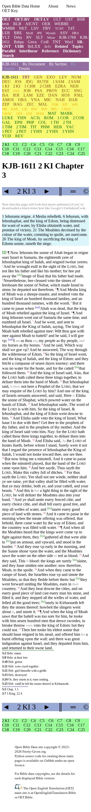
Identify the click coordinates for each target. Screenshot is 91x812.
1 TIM (7, 127)
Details (24, 68)
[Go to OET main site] (19, 788)
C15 (59, 149)
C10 (5, 149)
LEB (6, 33)
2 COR (78, 118)
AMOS (8, 100)
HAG (17, 104)
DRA (75, 33)
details (65, 774)
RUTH (43, 81)
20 (44, 513)
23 (80, 555)
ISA (5, 95)
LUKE (7, 118)
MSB (5, 24)
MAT (52, 113)
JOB (27, 91)
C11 (16, 149)
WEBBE (61, 24)
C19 (16, 153)
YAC (70, 127)
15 (3, 458)
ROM (48, 118)
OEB (46, 24)
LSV (35, 28)
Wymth (51, 33)
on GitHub (47, 760)
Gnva (32, 42)
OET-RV (22, 19)
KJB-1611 (10, 64)
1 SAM (58, 81)
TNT (57, 42)
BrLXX (34, 46)
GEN (38, 77)
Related (61, 46)
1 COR (63, 118)
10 (28, 372)
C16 (70, 149)
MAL (43, 104)
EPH (18, 122)
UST (69, 19)
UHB (19, 46)
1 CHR (30, 86)
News (71, 6)
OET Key (10, 11)
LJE (24, 109)
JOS (18, 81)
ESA (16, 91)
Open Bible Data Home (21, 6)
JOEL (78, 95)
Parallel (8, 51)
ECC (66, 91)
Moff (29, 33)
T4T (71, 28)
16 (30, 467)
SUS (44, 109)
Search (8, 55)
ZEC (30, 104)
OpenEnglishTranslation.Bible (55, 793)
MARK (66, 113)
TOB (55, 104)
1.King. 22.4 (14, 693)
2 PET (21, 131)
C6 (51, 144)
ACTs (35, 118)
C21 (38, 153)
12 (29, 404)
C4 (33, 144)
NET (23, 28)
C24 (70, 153)
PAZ (34, 109)
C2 (24, 144)
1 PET (7, 131)
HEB (58, 127)
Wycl (69, 42)
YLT (6, 37)
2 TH (67, 122)
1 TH (55, 122)
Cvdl (45, 42)
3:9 (4, 657)
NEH (74, 86)
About (53, 6)
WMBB (8, 28)
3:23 (5, 675)
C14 (48, 149)
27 (20, 629)
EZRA (60, 86)
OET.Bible (25, 797)
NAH (60, 100)
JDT (65, 104)
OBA (22, 100)
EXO (51, 77)
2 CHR (45, 86)
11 (61, 381)
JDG (29, 81)
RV (29, 37)
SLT (39, 37)
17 (65, 472)
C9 (77, 144)
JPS (39, 33)
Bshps (19, 42)
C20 (27, 153)
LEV (63, 77)
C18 (5, 153)
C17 (81, 149)
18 (15, 490)
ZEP (5, 104)
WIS (75, 104)
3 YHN (68, 131)
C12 (27, 149)
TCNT (59, 28)
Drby (18, 37)
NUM (76, 77)
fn (19, 274)
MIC (48, 100)
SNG (78, 91)
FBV (47, 28)
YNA (35, 100)
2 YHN (52, 131)
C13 (37, 149)
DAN (52, 95)
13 (11, 417)
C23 (59, 153)
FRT (26, 77)
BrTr (47, 47)
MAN (40, 113)
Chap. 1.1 (12, 689)
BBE (18, 33)
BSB (81, 19)
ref (37, 307)
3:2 (4, 653)
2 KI (16, 86)
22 (15, 546)
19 (13, 499)
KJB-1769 (67, 37)
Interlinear (28, 51)
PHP (30, 122)
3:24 (5, 679)
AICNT (31, 24)
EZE (40, 95)
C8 (68, 144)
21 (59, 526)
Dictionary (72, 51)
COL (42, 122)
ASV (64, 33)
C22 (49, 153)
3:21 (5, 666)
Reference (50, 51)
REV (19, 136)
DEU (6, 81)
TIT (33, 127)
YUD (6, 136)
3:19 (5, 662)
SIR (4, 109)
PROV (52, 91)
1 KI (5, 86)
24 (36, 569)
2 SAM (74, 81)
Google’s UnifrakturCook (68, 208)
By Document (33, 64)
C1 (15, 144)
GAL (6, 122)
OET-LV (41, 19)
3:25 (5, 684)
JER (16, 95)
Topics (77, 46)
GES (19, 113)
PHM (45, 127)
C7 (59, 144)
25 (19, 588)
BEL (54, 109)
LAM (28, 95)
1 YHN (36, 131)
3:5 (4, 689)
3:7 (4, 693)
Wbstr (51, 37)
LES (29, 113)
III (4, 252)
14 (33, 440)
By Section (58, 64)
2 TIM (21, 127)
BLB (17, 24)
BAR (14, 109)
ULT (57, 19)
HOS (65, 95)
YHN (21, 118)
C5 (42, 144)
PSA (38, 91)
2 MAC (7, 113)
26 (38, 611)
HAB (73, 100)
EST (5, 91)
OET (6, 19)
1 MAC (66, 109)
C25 (81, 153)
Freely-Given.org (34, 751)
